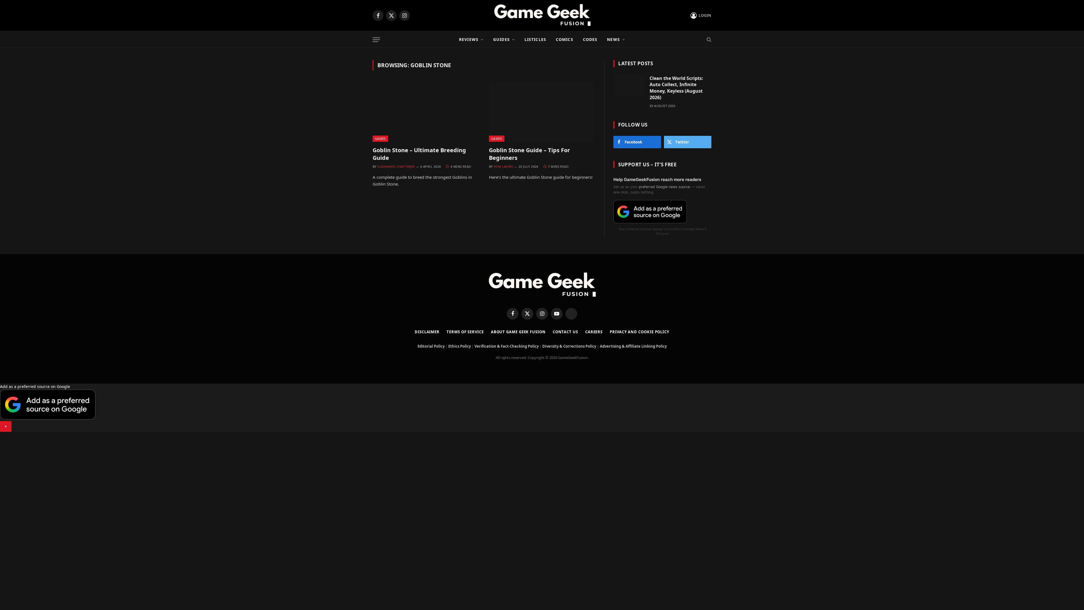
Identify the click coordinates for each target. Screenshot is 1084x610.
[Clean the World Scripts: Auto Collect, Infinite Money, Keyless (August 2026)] (628, 85)
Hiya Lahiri (503, 166)
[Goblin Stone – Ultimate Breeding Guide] (426, 112)
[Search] (708, 39)
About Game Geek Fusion (518, 331)
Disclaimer (427, 331)
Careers (594, 331)
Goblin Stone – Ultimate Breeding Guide (419, 154)
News (613, 39)
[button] (542, 408)
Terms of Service (465, 331)
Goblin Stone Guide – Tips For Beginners (529, 154)
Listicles (535, 39)
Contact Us (565, 331)
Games (380, 138)
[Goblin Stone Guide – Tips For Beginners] (542, 112)
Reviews (468, 39)
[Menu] (376, 39)
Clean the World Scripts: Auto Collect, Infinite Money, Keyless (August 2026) (676, 88)
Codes (590, 39)
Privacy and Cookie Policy (639, 331)
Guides (501, 39)
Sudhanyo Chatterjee (396, 166)
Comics (564, 39)
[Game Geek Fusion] (542, 15)
